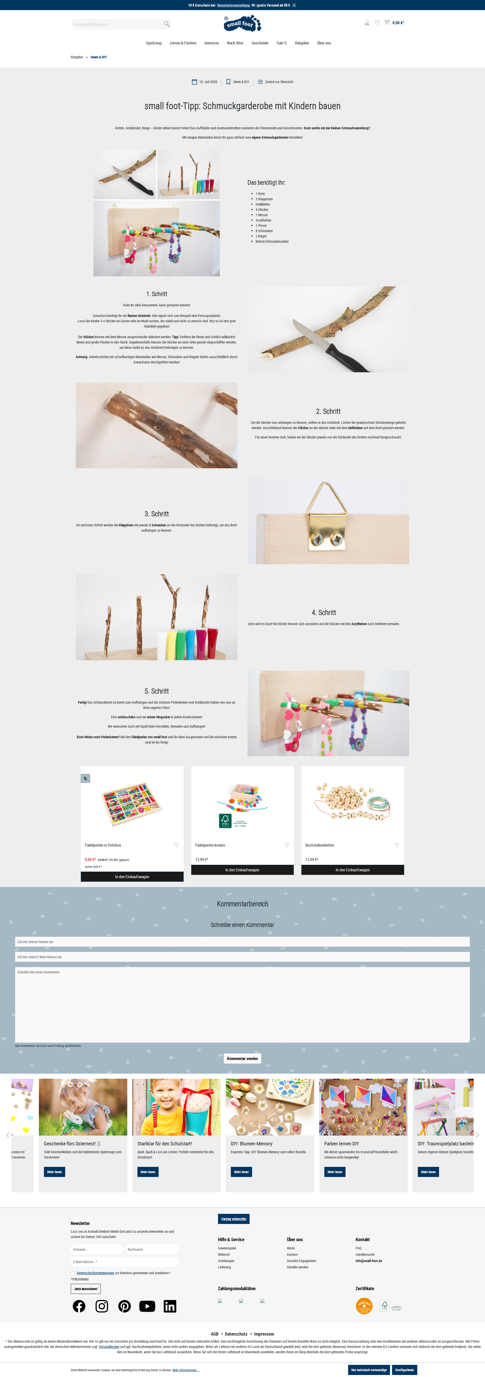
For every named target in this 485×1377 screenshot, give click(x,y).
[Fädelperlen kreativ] (242, 804)
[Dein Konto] (367, 22)
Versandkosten (109, 1346)
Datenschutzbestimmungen (95, 1272)
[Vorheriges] (7, 1135)
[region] (242, 824)
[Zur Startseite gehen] (243, 23)
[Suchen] (166, 23)
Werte (291, 1248)
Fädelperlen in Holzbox (103, 845)
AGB (215, 1334)
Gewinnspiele (227, 1248)
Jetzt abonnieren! (86, 1288)
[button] (293, 5)
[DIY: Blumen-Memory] (242, 1107)
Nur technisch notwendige (369, 1369)
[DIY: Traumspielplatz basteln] (429, 1107)
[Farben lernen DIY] (336, 1107)
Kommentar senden (242, 1058)
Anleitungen (226, 1260)
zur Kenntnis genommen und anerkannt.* (124, 1272)
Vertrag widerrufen (233, 1218)
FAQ (358, 1248)
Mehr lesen (27, 1171)
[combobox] (121, 24)
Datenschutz (236, 1334)
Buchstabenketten (319, 845)
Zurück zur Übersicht (279, 81)
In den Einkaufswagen (132, 876)
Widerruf (224, 1254)
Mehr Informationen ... (186, 1370)
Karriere (292, 1254)
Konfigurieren (404, 1369)
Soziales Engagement (301, 1260)
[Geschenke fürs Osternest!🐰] (55, 1107)
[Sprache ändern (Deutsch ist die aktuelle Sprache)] (410, 24)
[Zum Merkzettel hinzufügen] (176, 845)
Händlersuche (365, 1254)
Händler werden (297, 1267)
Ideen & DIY (241, 81)
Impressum (264, 1334)
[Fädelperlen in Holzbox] (132, 804)
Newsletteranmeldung (233, 5)
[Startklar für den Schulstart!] (149, 1107)
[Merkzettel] (377, 22)
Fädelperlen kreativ (210, 845)
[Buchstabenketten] (352, 804)
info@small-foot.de (369, 1260)
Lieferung (224, 1267)
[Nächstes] (477, 1135)
